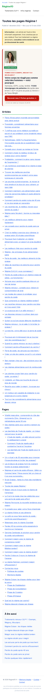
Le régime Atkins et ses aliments (18, 513)
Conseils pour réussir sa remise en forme (21, 149)
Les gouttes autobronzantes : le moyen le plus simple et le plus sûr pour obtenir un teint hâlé (22, 184)
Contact (36, 11)
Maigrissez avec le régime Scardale (19, 522)
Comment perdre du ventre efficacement (22, 646)
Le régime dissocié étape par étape (19, 630)
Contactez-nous (11, 568)
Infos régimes (26, 11)
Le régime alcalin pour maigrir (17, 638)
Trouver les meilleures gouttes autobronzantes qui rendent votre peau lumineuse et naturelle (21, 175)
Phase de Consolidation (16, 589)
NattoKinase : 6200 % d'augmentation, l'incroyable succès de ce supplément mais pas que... (22, 143)
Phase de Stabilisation (16, 585)
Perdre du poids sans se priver (17, 654)
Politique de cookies (15, 571)
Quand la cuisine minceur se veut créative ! (22, 343)
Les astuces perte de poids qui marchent (21, 642)
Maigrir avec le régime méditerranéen (20, 634)
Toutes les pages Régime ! (15, 486)
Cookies (36, 680)
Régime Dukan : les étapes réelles (18, 626)
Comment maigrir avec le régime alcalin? (21, 552)
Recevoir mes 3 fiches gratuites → (21, 98)
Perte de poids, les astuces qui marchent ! (22, 351)
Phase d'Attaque (14, 596)
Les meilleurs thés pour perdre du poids (21, 248)
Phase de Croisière (14, 592)
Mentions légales (14, 575)
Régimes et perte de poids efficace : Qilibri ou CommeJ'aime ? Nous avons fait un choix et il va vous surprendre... (23, 473)
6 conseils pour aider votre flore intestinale (22, 509)
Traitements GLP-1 (11, 11)
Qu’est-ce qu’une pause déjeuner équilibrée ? (23, 321)
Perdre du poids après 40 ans (17, 650)
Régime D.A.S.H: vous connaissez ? (19, 271)
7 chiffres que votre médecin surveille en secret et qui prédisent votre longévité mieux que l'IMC (23, 133)
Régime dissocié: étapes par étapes (19, 604)
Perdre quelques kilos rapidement (18, 658)
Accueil (4, 2)
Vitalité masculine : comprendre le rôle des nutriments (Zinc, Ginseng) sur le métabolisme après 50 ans (22, 418)
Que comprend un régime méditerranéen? (22, 301)
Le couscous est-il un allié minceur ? (19, 311)
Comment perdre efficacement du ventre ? (22, 347)
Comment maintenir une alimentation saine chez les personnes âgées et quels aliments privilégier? (22, 194)
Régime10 (7, 6)
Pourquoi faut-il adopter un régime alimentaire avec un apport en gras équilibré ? (23, 242)
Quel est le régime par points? (17, 600)
